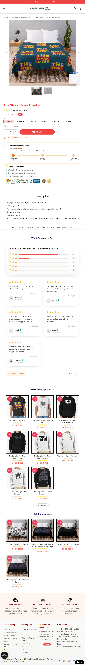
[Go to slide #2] (48, 91)
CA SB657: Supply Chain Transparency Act (11, 646)
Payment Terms (27, 635)
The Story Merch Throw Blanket (67, 544)
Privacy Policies (9, 635)
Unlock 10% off (4, 655)
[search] (74, 8)
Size (5, 118)
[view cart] (81, 8)
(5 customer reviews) (20, 110)
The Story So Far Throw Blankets (48, 17)
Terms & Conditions (11, 632)
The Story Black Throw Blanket (17, 544)
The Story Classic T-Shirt (17, 420)
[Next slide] (78, 52)
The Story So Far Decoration (22, 17)
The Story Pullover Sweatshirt (67, 456)
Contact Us (26, 644)
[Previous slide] (7, 52)
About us (7, 629)
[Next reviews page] (77, 374)
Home (6, 17)
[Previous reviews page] (66, 374)
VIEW (17, 416)
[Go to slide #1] (36, 91)
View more (42, 505)
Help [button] (80, 662)
